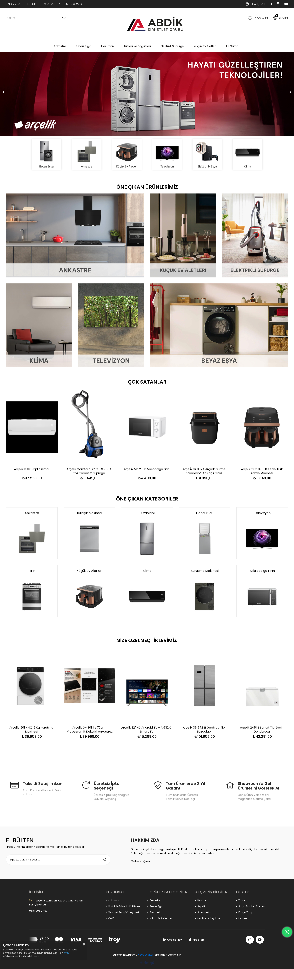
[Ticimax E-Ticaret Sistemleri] (147, 963)
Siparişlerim (204, 912)
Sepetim (202, 906)
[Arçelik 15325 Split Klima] (32, 427)
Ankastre (60, 46)
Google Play (174, 939)
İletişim (242, 918)
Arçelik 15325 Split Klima (31, 469)
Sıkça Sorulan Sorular (251, 906)
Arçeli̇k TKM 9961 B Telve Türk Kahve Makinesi (262, 471)
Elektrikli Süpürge (172, 46)
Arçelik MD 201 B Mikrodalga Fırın (146, 469)
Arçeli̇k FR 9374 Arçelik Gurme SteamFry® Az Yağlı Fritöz (204, 471)
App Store (199, 939)
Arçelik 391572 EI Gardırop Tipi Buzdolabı (204, 730)
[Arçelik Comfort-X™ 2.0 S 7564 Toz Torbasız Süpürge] (89, 427)
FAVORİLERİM (261, 17)
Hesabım (202, 900)
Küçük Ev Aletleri (205, 46)
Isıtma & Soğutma (161, 918)
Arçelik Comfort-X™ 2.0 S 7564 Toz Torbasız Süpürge (89, 471)
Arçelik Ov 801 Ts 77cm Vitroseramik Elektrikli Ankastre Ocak (89, 730)
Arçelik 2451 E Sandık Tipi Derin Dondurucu (261, 730)
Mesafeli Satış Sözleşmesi (123, 912)
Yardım (242, 900)
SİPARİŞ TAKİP (258, 4)
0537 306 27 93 (38, 910)
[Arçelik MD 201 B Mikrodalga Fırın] (147, 427)
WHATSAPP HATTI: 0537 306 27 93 (63, 4)
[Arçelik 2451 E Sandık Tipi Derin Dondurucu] (262, 685)
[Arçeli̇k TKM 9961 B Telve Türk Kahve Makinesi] (262, 427)
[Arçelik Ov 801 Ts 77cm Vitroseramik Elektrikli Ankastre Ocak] (89, 685)
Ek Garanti (233, 46)
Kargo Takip (245, 912)
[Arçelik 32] (147, 685)
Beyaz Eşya (83, 46)
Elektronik (107, 46)
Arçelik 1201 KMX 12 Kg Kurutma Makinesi (31, 730)
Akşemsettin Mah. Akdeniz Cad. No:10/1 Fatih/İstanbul (56, 902)
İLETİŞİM (31, 4)
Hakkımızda (115, 900)
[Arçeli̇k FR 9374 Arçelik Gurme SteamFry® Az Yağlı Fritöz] (204, 427)
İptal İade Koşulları (208, 918)
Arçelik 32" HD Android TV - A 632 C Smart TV (146, 730)
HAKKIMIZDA (13, 4)
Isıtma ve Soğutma (137, 46)
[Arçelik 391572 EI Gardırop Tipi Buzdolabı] (204, 685)
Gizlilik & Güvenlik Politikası (124, 906)
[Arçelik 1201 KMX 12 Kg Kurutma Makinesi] (32, 685)
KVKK (111, 918)
